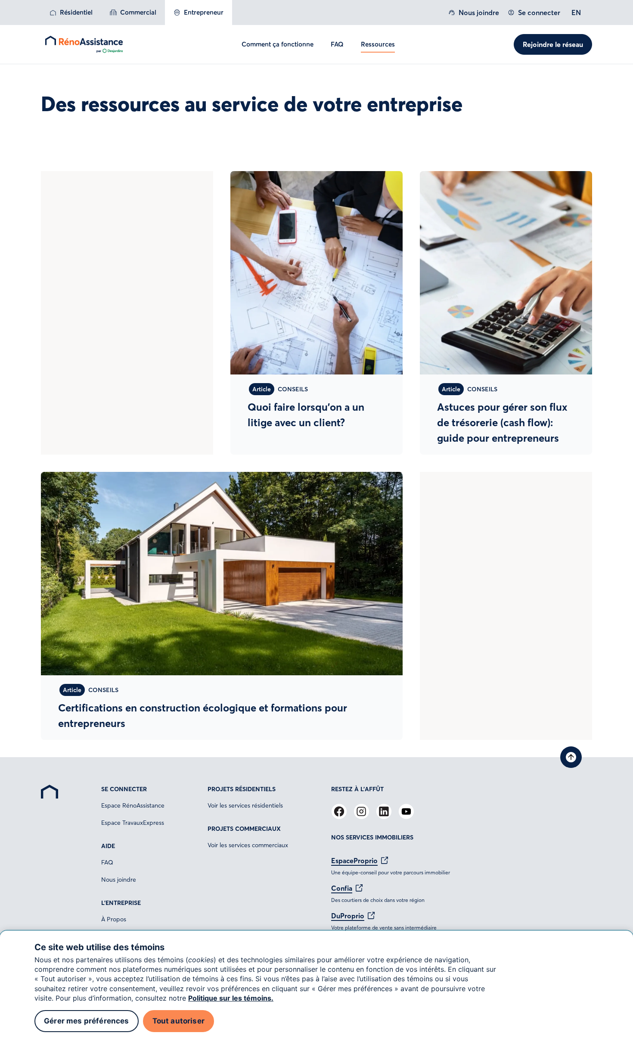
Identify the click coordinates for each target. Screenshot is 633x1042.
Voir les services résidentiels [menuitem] (245, 805)
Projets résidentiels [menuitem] (242, 789)
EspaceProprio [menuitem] (354, 860)
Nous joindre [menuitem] (118, 879)
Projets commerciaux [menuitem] (244, 829)
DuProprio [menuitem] (347, 915)
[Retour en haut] (571, 757)
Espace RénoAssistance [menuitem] (132, 805)
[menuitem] (71, 12)
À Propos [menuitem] (113, 919)
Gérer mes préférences (86, 1021)
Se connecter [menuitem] (124, 789)
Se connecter (539, 12)
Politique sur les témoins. (230, 998)
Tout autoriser (178, 1021)
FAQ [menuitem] (107, 862)
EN (576, 12)
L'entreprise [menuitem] (121, 903)
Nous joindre (479, 12)
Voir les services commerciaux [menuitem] (248, 845)
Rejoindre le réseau (553, 44)
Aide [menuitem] (108, 846)
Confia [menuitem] (341, 888)
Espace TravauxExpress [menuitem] (132, 823)
